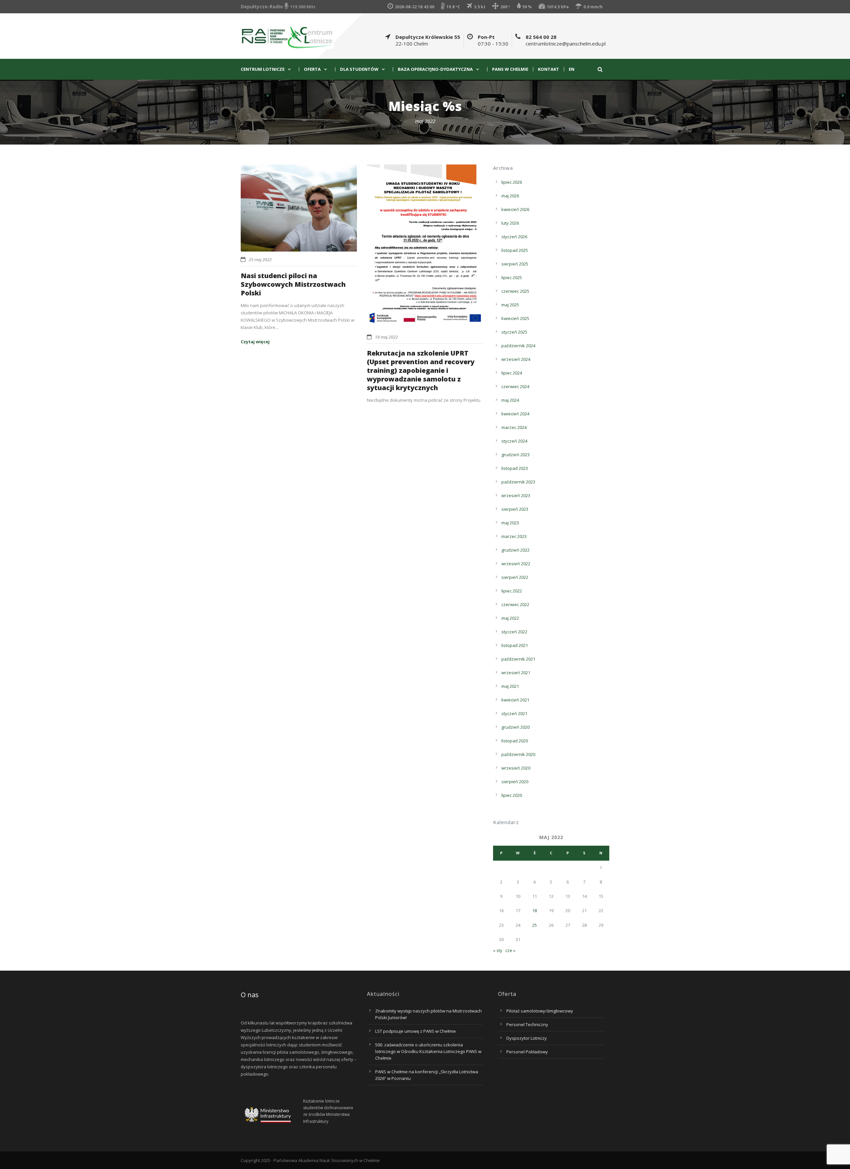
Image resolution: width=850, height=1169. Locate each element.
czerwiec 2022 (515, 604)
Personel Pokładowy (527, 1052)
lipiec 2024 (511, 373)
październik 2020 (518, 754)
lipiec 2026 (511, 182)
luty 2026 (510, 223)
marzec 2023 (514, 536)
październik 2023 (518, 482)
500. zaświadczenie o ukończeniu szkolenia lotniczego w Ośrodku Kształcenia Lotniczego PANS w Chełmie (428, 1051)
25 (534, 925)
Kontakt (548, 69)
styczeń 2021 (514, 713)
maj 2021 (510, 686)
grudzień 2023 (515, 455)
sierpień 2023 (514, 509)
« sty (497, 950)
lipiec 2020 (511, 795)
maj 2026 (510, 196)
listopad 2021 (514, 645)
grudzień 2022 (515, 550)
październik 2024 (518, 346)
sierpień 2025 (514, 264)
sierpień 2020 (514, 782)
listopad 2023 (514, 468)
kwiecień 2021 (515, 700)
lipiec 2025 (511, 277)
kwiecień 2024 (515, 414)
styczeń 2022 (514, 632)
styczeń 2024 (514, 441)
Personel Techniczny (527, 1024)
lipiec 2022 (511, 591)
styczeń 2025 (514, 332)
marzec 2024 (514, 427)
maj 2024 (510, 400)
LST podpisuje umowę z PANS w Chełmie (415, 1031)
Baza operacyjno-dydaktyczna (435, 69)
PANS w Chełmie (510, 69)
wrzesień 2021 (515, 673)
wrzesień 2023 (515, 495)
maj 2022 (510, 618)
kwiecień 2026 (515, 209)
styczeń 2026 (514, 237)
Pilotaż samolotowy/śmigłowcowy (539, 1011)
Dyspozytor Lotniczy (526, 1038)
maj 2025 (510, 305)
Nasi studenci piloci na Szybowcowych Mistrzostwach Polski (293, 284)
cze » (510, 950)
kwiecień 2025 (515, 318)
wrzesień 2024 (515, 359)
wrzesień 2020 (515, 768)
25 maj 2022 (260, 260)
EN (571, 69)
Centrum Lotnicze (263, 69)
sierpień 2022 (514, 577)
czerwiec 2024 (515, 386)
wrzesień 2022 (515, 564)
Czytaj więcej (255, 342)
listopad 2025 (514, 250)
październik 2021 (518, 659)
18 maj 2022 (386, 337)
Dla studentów (359, 69)
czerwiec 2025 (515, 291)
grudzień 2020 (515, 727)
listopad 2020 (514, 741)
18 (534, 910)
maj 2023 (510, 523)
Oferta (312, 69)
